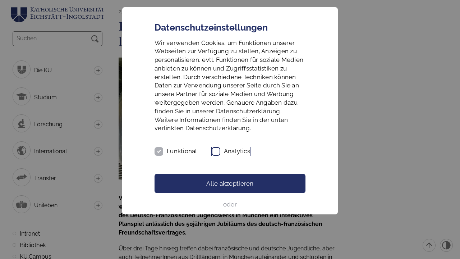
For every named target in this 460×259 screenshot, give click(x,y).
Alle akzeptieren (229, 183)
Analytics (237, 151)
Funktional (182, 151)
